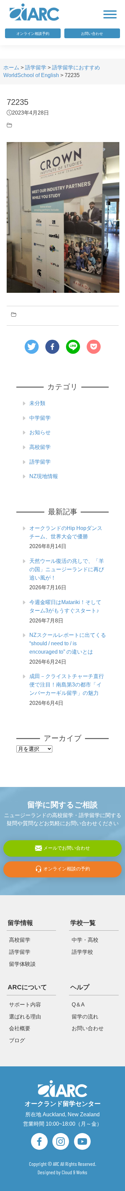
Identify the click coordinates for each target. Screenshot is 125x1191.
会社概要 (19, 1028)
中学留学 (40, 418)
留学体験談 (22, 964)
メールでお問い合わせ (66, 848)
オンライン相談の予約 (66, 869)
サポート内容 (25, 1004)
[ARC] (63, 1088)
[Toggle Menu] (110, 14)
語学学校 (82, 952)
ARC (56, 1164)
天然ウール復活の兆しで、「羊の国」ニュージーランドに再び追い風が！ (66, 569)
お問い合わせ (92, 33)
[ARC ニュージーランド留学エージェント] (34, 11)
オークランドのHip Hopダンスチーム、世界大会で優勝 (65, 532)
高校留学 (40, 447)
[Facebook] (39, 1141)
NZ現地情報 (43, 476)
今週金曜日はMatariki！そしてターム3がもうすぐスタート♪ (65, 606)
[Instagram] (60, 1141)
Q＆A (78, 1004)
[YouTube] (82, 1141)
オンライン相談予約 (32, 33)
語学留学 (40, 462)
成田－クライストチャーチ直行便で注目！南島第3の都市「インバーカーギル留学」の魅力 (66, 684)
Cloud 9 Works (74, 1172)
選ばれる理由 (25, 1016)
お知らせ (40, 432)
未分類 (37, 403)
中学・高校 (85, 940)
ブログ (17, 1040)
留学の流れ (85, 1016)
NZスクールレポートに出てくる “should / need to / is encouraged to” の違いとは (67, 643)
